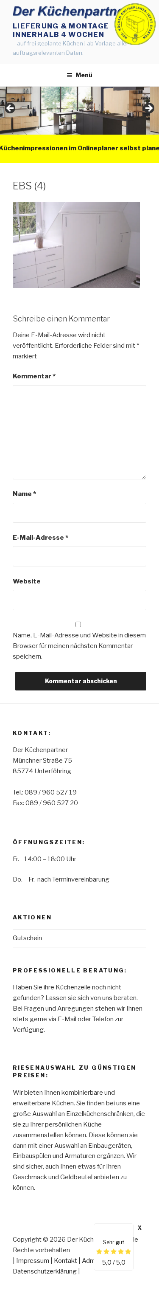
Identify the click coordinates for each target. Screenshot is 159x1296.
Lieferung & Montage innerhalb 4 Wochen (61, 30)
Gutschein (27, 938)
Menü (83, 75)
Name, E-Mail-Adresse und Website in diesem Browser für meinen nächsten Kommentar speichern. (79, 645)
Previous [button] (10, 108)
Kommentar (34, 376)
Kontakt (65, 1261)
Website (27, 581)
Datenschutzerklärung (45, 1271)
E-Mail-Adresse (40, 537)
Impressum (32, 1261)
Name (24, 494)
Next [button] (148, 108)
